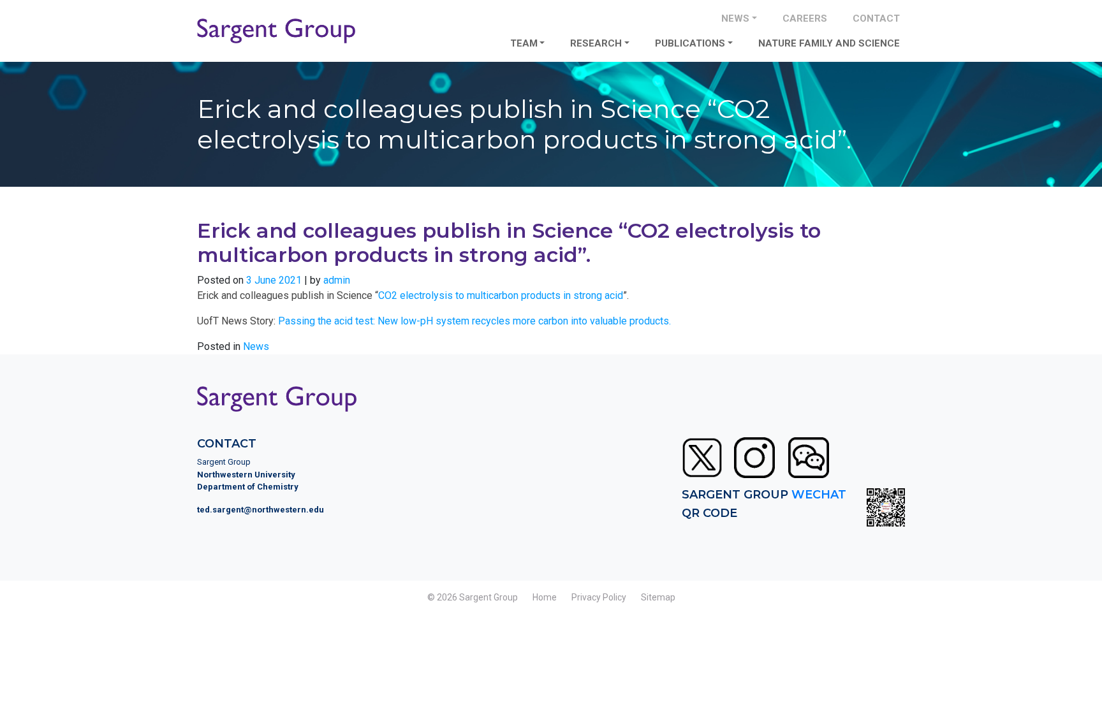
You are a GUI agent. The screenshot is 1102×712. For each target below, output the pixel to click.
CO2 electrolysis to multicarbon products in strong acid (500, 295)
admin (336, 280)
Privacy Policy (598, 597)
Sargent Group (488, 597)
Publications (690, 43)
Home (545, 597)
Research (596, 43)
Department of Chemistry (247, 486)
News (735, 18)
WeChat (818, 495)
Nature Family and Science (829, 43)
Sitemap (658, 597)
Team (524, 43)
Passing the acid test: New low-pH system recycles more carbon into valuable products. (474, 321)
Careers (804, 18)
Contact (876, 18)
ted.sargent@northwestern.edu (260, 509)
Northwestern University (246, 474)
